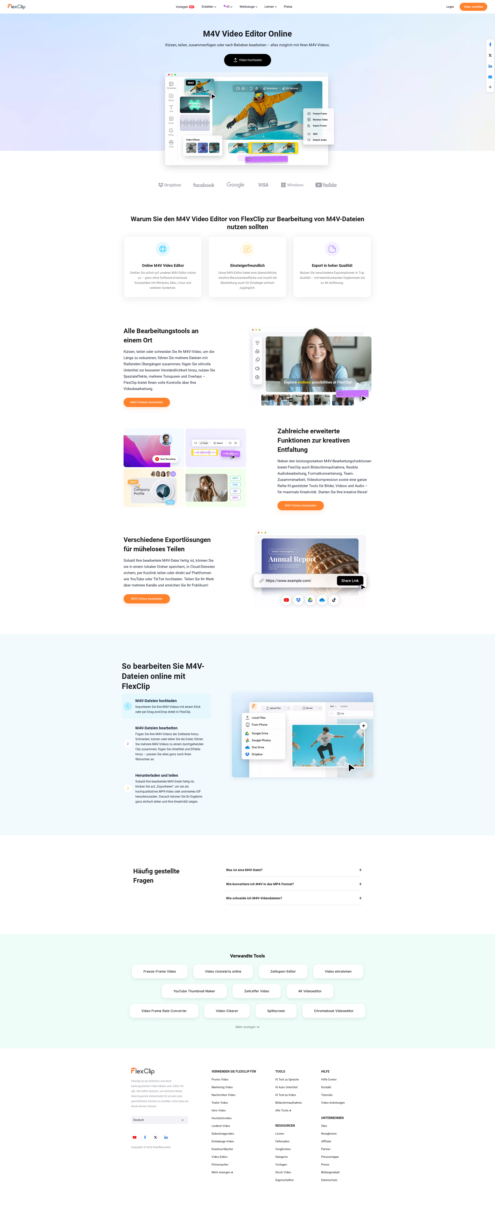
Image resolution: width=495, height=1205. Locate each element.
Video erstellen (473, 7)
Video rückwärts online (223, 971)
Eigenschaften (284, 1180)
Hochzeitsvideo (222, 1118)
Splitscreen (276, 1011)
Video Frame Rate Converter (164, 1011)
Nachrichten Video (224, 1095)
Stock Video (283, 1172)
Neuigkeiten (329, 1133)
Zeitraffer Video (256, 991)
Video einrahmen (338, 971)
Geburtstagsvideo (223, 1133)
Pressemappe (330, 1157)
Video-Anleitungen (333, 1102)
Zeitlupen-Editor (283, 971)
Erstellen (207, 7)
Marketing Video (222, 1087)
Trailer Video (220, 1102)
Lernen (269, 7)
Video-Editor (220, 1157)
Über (324, 1126)
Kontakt (326, 1087)
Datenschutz (329, 1180)
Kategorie (281, 1157)
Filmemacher (220, 1164)
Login (450, 7)
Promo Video (220, 1079)
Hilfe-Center (329, 1079)
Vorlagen (182, 7)
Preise (288, 7)
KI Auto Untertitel (286, 1087)
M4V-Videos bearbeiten (301, 505)
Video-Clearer (227, 1011)
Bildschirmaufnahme (288, 1102)
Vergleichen (283, 1149)
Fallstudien (282, 1141)
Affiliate (326, 1141)
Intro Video (219, 1110)
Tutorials (327, 1095)
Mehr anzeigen (221, 1172)
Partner (325, 1149)
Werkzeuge (247, 7)
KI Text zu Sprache (287, 1079)
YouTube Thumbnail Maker (194, 991)
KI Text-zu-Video (285, 1095)
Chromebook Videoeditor (334, 1011)
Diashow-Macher (222, 1149)
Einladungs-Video (223, 1141)
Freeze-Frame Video (159, 971)
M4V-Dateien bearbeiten (146, 402)
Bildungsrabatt (330, 1172)
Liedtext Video (221, 1126)
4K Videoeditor (310, 991)
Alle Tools (281, 1110)
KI (228, 7)
